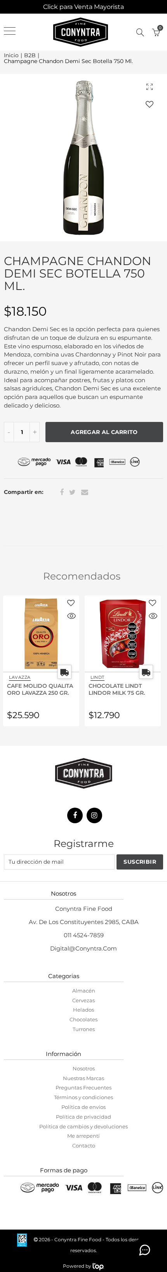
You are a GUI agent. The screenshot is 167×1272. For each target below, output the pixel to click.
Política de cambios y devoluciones (83, 1126)
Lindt (17, 677)
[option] (83, 157)
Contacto (83, 1145)
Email (84, 492)
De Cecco (104, 677)
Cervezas (83, 1000)
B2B (30, 55)
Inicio (11, 55)
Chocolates (83, 1019)
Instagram (94, 815)
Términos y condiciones (83, 1097)
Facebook (62, 492)
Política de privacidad (83, 1117)
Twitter (72, 492)
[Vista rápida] (73, 617)
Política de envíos (83, 1107)
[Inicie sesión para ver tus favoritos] (149, 104)
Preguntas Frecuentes (83, 1087)
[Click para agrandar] (149, 86)
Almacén (83, 990)
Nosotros (84, 1068)
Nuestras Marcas (83, 1078)
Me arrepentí (83, 1136)
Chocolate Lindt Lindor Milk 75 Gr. (37, 689)
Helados (83, 1010)
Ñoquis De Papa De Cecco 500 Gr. (119, 689)
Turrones (84, 1029)
